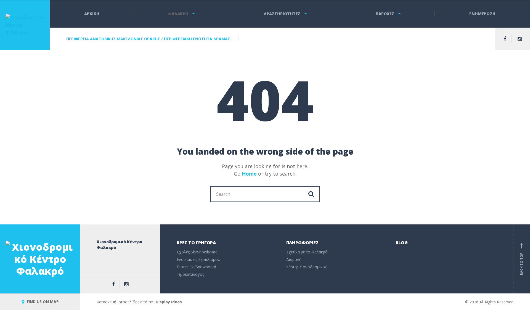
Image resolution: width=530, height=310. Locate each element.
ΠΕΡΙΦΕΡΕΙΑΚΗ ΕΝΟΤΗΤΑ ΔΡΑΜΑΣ (197, 38)
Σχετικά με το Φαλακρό (307, 252)
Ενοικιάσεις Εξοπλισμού (198, 259)
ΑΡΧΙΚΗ (91, 13)
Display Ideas (169, 301)
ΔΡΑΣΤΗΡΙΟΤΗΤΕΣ (282, 13)
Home (249, 173)
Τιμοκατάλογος (190, 274)
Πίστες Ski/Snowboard (196, 266)
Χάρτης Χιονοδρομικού (306, 266)
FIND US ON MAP (42, 301)
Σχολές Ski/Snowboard (197, 252)
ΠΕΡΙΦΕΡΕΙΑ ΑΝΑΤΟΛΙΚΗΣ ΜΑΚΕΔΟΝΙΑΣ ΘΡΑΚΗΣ (113, 38)
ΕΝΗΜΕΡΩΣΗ (482, 13)
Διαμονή (293, 259)
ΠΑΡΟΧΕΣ (385, 13)
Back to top (521, 260)
